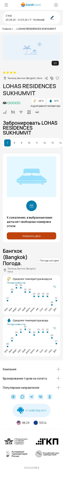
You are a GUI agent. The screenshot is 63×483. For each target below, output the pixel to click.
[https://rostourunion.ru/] (47, 456)
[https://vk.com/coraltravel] (40, 397)
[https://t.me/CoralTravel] (31, 397)
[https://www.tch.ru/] (47, 444)
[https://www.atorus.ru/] (16, 456)
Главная (6, 28)
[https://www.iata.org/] (16, 444)
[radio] (4, 72)
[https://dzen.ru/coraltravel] (13, 397)
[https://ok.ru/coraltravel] (49, 397)
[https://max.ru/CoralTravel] (22, 397)
